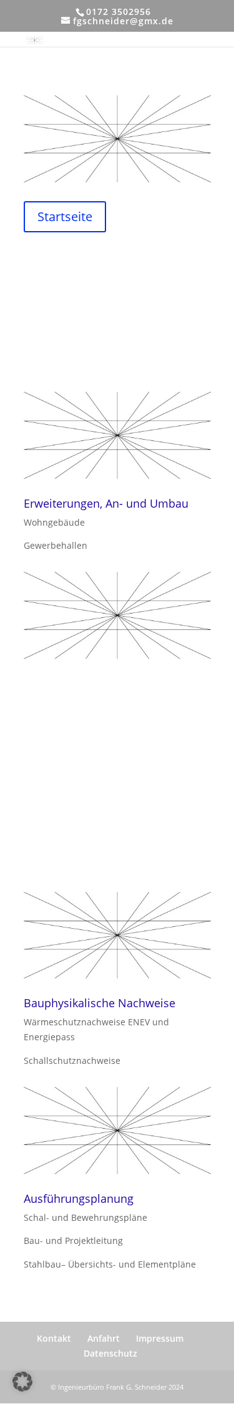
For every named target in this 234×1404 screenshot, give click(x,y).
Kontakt (54, 1338)
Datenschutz (110, 1353)
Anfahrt (103, 1338)
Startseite (64, 216)
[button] (22, 1381)
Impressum (159, 1338)
